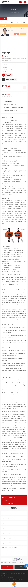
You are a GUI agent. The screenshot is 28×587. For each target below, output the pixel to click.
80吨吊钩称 (11, 503)
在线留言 (11, 117)
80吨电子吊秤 (11, 497)
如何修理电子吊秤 (8, 101)
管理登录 (14, 579)
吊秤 (18, 22)
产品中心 (3, 18)
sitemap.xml (20, 579)
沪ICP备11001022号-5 (10, 577)
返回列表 (6, 500)
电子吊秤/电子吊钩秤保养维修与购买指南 (13, 107)
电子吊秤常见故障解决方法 (10, 110)
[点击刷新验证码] (17, 559)
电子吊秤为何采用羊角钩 (10, 104)
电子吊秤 (23, 22)
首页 (9, 22)
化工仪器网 (8, 579)
